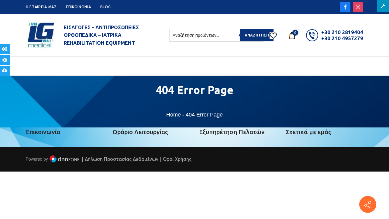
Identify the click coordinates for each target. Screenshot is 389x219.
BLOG (105, 7)
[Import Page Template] (5, 71)
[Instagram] (358, 7)
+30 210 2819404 (342, 32)
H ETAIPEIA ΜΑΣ (41, 7)
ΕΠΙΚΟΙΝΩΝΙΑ (78, 7)
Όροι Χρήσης (177, 159)
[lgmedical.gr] (40, 35)
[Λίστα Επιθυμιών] (273, 35)
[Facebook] (345, 7)
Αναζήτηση (257, 35)
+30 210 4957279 (342, 38)
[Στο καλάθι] (292, 35)
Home (173, 115)
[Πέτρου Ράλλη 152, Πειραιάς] (367, 204)
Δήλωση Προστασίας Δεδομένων (121, 159)
